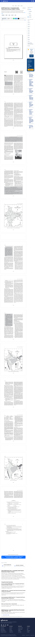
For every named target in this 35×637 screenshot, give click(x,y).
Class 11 (19, 5)
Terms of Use (28, 635)
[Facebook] (1, 625)
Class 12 (29, 26)
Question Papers (20, 627)
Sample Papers (20, 629)
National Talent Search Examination (30, 43)
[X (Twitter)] (5, 625)
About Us (28, 627)
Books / (22, 5)
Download (4, 18)
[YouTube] (8, 625)
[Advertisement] (13, 26)
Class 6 (29, 35)
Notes (29, 13)
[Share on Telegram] (15, 18)
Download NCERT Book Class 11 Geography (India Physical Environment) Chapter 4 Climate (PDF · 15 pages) (14, 557)
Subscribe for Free (31, 56)
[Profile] (33, 1)
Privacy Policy (32, 635)
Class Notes (2, 627)
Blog (27, 629)
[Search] (32, 1)
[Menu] (1, 1)
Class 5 (29, 33)
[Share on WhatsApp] (13, 18)
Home (13, 5)
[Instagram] (3, 625)
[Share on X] (18, 18)
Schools (10, 629)
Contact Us (28, 630)
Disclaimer (23, 635)
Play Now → (30, 69)
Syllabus (19, 630)
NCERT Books (3, 629)
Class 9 (29, 41)
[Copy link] (20, 18)
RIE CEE (29, 45)
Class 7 (29, 37)
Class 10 (29, 22)
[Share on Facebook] (17, 18)
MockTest (10, 627)
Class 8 (29, 39)
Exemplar (30, 11)
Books (29, 9)
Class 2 (29, 28)
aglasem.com (5, 1)
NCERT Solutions (3, 630)
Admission (10, 630)
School (16, 5)
